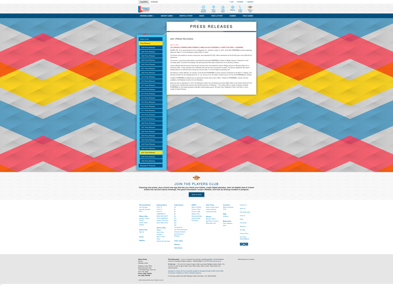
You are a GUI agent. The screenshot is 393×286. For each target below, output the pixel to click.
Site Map (242, 230)
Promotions (195, 220)
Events (240, 2)
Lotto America (162, 218)
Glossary (225, 216)
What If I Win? (161, 237)
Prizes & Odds (196, 212)
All (175, 207)
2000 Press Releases (148, 157)
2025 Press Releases (148, 52)
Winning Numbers (197, 216)
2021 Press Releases (148, 68)
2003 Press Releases (148, 144)
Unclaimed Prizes (211, 212)
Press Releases (145, 43)
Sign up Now (196, 195)
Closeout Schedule (179, 232)
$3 (175, 214)
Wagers (159, 230)
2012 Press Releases (148, 106)
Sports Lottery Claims (212, 207)
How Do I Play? (196, 209)
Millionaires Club (211, 223)
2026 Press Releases (148, 47)
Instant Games (167, 16)
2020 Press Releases (148, 73)
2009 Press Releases (148, 119)
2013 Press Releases (148, 102)
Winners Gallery (210, 219)
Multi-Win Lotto (162, 223)
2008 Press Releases (148, 123)
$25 (175, 223)
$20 (175, 220)
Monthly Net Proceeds (163, 241)
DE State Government (244, 238)
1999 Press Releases (148, 161)
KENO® (201, 16)
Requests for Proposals (147, 166)
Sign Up (141, 232)
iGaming (233, 16)
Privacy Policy (244, 233)
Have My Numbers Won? (144, 210)
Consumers (144, 2)
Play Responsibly (245, 212)
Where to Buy (196, 214)
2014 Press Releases (148, 98)
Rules (158, 239)
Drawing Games (146, 16)
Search (250, 2)
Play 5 (159, 212)
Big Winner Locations (212, 221)
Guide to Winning (211, 209)
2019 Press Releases (148, 77)
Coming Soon (178, 227)
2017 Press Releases (148, 85)
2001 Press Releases (148, 152)
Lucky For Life (162, 220)
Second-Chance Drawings (179, 235)
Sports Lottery (186, 16)
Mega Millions (162, 216)
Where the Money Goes (228, 208)
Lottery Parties (196, 218)
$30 (175, 225)
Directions (243, 226)
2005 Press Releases (148, 136)
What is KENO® (196, 207)
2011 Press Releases (148, 110)
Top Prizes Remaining (180, 229)
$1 (175, 209)
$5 (175, 216)
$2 (175, 212)
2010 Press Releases (148, 115)
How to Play (160, 232)
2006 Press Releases (148, 131)
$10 (175, 218)
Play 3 (159, 207)
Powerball (161, 214)
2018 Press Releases (148, 81)
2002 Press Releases (148, 148)
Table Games (248, 16)
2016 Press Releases (148, 89)
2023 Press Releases (148, 60)
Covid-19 (242, 216)
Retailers (154, 2)
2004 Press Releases (148, 140)
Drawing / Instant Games (144, 219)
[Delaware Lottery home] (144, 9)
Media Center (144, 39)
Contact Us (243, 205)
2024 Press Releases (148, 56)
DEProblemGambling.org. (213, 261)
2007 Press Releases (148, 127)
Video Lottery (217, 16)
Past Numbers (143, 207)
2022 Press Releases (148, 64)
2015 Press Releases (148, 94)
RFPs (224, 225)
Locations (159, 234)
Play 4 (159, 209)
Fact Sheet (243, 223)
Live (231, 2)
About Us (242, 208)
